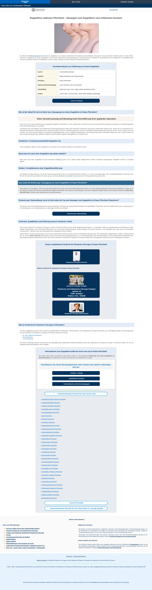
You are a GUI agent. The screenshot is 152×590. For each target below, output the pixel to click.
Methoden (27, 5)
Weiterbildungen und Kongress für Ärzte (20, 543)
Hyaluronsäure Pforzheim (49, 442)
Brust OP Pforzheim (76, 503)
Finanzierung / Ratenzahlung (76, 213)
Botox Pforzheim (46, 416)
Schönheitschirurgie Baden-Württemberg (17, 578)
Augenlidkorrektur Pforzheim (50, 409)
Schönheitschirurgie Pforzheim (14, 570)
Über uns (9, 5)
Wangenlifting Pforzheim (49, 498)
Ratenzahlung (11, 539)
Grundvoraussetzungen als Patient (18, 537)
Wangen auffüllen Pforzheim (50, 495)
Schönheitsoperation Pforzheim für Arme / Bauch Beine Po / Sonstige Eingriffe (76, 508)
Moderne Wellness (42, 560)
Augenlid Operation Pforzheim (50, 406)
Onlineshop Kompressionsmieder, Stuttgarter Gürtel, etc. (25, 545)
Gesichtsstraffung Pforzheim (50, 432)
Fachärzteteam (18, 5)
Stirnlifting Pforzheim (48, 478)
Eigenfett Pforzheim (47, 419)
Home (3, 5)
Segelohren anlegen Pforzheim (51, 475)
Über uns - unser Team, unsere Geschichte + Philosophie (25, 548)
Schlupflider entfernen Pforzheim (51, 472)
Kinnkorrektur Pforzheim (49, 445)
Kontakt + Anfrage (76, 373)
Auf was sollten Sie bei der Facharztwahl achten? (23, 528)
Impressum (69, 556)
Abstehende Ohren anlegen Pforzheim (53, 399)
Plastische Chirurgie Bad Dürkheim (77, 313)
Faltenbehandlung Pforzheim (50, 426)
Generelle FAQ (114, 9)
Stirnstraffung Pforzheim (49, 481)
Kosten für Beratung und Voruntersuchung (123, 536)
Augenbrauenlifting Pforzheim (50, 403)
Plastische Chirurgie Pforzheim (14, 574)
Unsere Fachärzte (77, 101)
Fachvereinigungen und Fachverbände (109, 547)
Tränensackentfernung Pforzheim (51, 485)
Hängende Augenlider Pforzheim (51, 435)
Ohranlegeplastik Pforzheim (50, 462)
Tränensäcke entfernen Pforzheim (52, 488)
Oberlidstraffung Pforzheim (49, 458)
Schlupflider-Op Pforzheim (49, 468)
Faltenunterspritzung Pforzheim (51, 429)
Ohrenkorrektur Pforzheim (49, 465)
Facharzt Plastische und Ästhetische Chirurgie (22, 530)
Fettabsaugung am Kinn (36, 56)
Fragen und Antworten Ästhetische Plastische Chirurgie (25, 533)
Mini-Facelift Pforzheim (48, 455)
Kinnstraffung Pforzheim (49, 449)
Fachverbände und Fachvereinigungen (77, 384)
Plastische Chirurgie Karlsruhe (76, 262)
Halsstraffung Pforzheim (49, 439)
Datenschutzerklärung (79, 556)
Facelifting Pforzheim (48, 422)
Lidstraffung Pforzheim (48, 452)
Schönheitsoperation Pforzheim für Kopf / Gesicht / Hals (77, 394)
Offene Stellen (11, 541)
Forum (8, 535)
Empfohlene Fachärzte (76, 378)
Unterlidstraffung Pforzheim (50, 491)
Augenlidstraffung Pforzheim (50, 412)
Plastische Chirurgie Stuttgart (77, 286)
